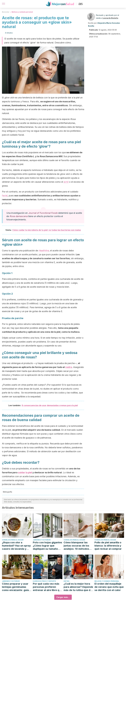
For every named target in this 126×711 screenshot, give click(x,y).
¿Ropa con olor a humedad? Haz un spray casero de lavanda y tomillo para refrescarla (16, 545)
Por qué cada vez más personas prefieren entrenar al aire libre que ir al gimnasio (47, 587)
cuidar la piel (25, 472)
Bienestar (5, 12)
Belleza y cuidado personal (22, 12)
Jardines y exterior (41, 540)
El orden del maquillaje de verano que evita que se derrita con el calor (109, 587)
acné (66, 182)
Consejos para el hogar (12, 540)
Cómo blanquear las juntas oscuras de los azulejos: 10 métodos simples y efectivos (76, 545)
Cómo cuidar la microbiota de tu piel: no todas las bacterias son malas (46, 230)
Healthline (44, 250)
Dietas (66, 581)
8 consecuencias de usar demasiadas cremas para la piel (50, 405)
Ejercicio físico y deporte (44, 581)
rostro (68, 367)
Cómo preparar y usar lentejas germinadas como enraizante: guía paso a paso (15, 587)
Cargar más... (63, 597)
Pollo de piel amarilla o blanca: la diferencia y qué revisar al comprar (108, 545)
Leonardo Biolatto (110, 18)
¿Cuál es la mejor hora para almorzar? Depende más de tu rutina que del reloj (78, 587)
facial (5, 195)
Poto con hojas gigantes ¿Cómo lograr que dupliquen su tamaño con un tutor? (47, 545)
